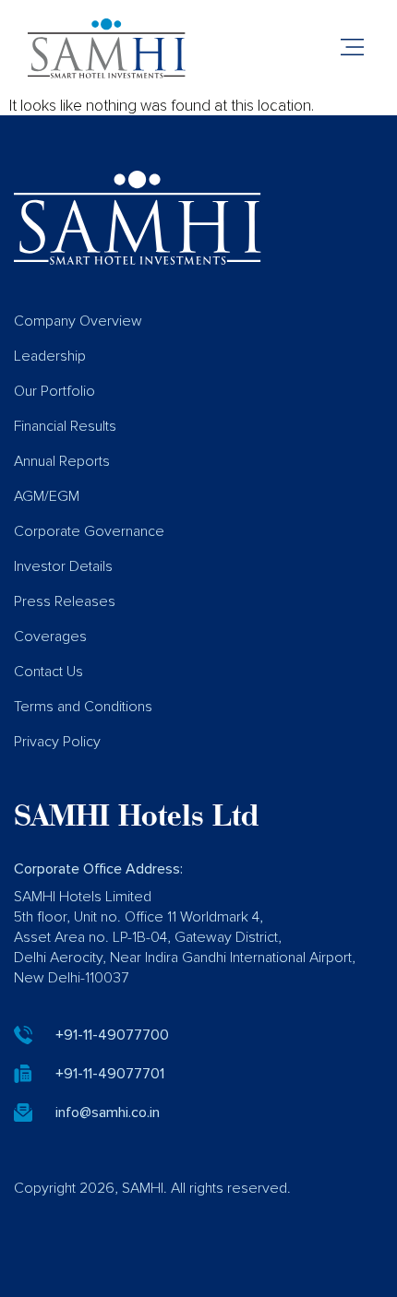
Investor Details (63, 566)
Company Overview (78, 321)
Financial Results (65, 426)
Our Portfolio (54, 391)
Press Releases (64, 601)
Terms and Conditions (83, 706)
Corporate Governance (89, 531)
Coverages (50, 636)
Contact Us (48, 671)
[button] (352, 48)
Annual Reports (62, 461)
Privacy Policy (57, 741)
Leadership (50, 356)
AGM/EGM (46, 496)
